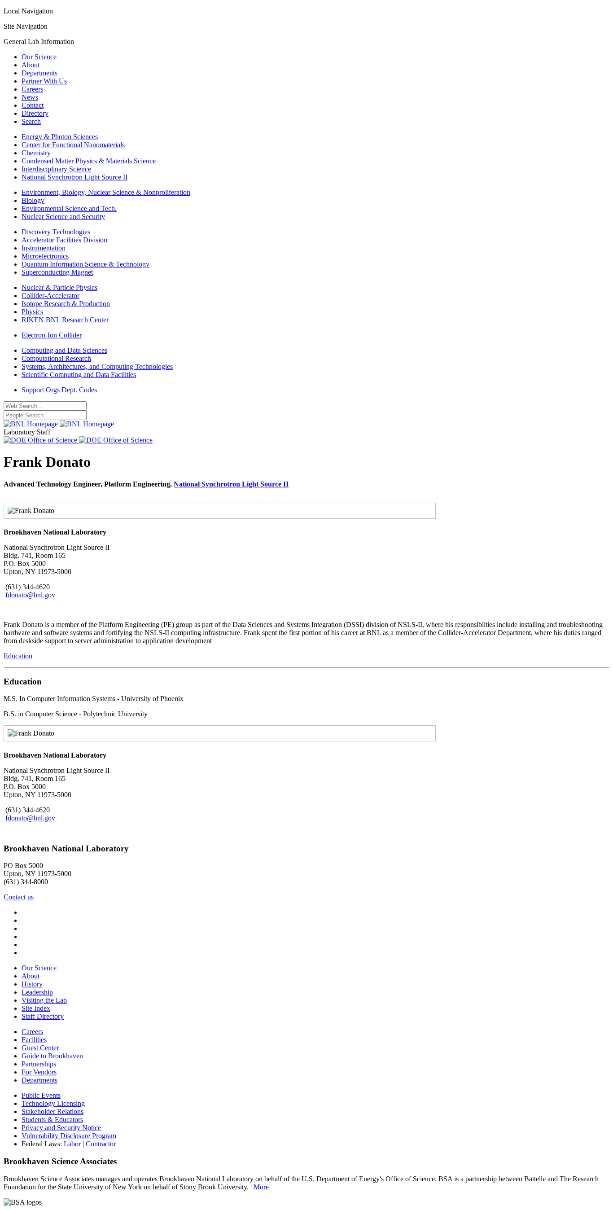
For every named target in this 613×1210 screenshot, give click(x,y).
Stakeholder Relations (52, 1111)
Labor (72, 1144)
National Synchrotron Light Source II (74, 177)
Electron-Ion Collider (52, 335)
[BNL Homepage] (59, 424)
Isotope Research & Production (66, 303)
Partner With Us (44, 81)
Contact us (19, 897)
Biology (33, 200)
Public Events (41, 1095)
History (32, 984)
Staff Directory (43, 1016)
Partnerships (39, 1064)
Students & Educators (52, 1119)
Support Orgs (41, 390)
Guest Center (40, 1048)
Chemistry (36, 153)
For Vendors (39, 1072)
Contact (33, 105)
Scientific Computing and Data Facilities (79, 374)
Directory (35, 113)
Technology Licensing (53, 1103)
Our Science (39, 57)
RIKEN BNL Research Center (65, 320)
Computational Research (56, 358)
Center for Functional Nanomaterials (73, 145)
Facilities (34, 1039)
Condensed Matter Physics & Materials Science (89, 161)
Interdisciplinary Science (56, 169)
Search (31, 121)
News (30, 97)
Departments (39, 73)
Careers (32, 89)
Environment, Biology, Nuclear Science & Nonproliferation (106, 192)
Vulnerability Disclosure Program (69, 1136)
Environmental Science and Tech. (69, 208)
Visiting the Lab (44, 1000)
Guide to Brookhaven (52, 1056)
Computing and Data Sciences (64, 350)
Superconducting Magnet (57, 272)
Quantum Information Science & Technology (85, 264)
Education (18, 656)
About (30, 65)
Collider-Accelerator (50, 295)
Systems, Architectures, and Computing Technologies (97, 366)
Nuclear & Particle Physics (59, 287)
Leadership (37, 992)
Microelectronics (45, 256)
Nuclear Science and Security (63, 216)
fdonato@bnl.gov (30, 595)
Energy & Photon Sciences (60, 136)
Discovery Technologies (56, 232)
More (261, 1187)
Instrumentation (44, 248)
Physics (32, 312)
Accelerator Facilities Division (64, 240)
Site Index (36, 1008)
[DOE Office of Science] (78, 440)
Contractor (101, 1144)
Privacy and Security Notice (61, 1127)
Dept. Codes (79, 390)
